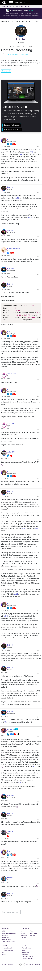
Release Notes (6, 939)
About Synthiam (27, 948)
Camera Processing (31, 21)
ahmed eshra (11, 374)
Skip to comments (12, 54)
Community (5, 21)
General (20, 6)
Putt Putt (10, 187)
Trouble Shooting (7, 950)
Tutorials (23, 937)
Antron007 (11, 452)
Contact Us (25, 952)
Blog (23, 950)
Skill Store (5, 935)
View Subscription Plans (12, 129)
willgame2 (10, 231)
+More (28, 6)
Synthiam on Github (8, 941)
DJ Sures (10, 729)
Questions (10, 6)
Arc (3, 952)
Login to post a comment (10, 912)
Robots (23, 933)
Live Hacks (33, 933)
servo (30, 217)
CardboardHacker (13, 249)
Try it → (31, 10)
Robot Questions (17, 21)
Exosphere (5, 937)
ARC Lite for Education (9, 933)
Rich (9, 139)
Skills (3, 954)
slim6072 (10, 424)
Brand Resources (27, 958)
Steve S (10, 831)
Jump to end (25, 54)
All (3, 6)
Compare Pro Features (12, 125)
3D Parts (32, 935)
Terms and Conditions (33, 964)
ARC (31, 152)
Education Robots (27, 956)
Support (4, 945)
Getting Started (7, 948)
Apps (31, 931)
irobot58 (10, 878)
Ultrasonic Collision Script (19, 10)
